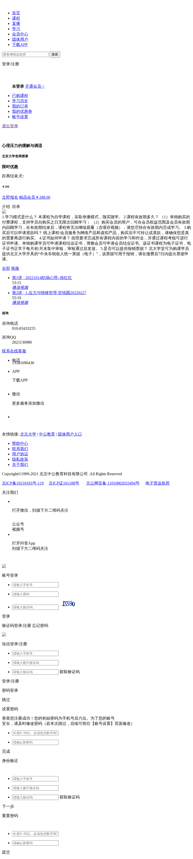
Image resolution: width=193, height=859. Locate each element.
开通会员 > (34, 86)
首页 (16, 13)
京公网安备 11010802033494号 (112, 483)
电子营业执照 (158, 483)
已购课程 (20, 95)
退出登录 (10, 126)
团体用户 (20, 39)
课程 (16, 18)
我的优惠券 (22, 111)
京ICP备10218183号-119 (23, 483)
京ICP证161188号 (64, 483)
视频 (15, 268)
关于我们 (20, 464)
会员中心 (20, 34)
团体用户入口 (70, 434)
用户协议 (20, 454)
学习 (16, 29)
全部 (6, 268)
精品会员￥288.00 (34, 197)
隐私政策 (20, 459)
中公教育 (47, 434)
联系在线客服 (14, 351)
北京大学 (28, 434)
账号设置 (20, 117)
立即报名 (10, 197)
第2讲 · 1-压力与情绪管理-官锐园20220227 (49, 293)
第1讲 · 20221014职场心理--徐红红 (42, 278)
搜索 (55, 54)
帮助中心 (20, 443)
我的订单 (20, 106)
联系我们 (20, 449)
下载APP (20, 44)
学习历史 (20, 101)
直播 (16, 23)
